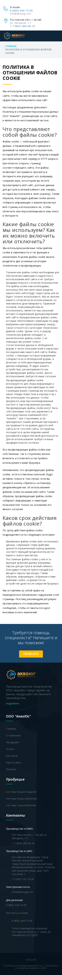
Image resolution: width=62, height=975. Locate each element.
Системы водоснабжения (21, 798)
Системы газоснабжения (21, 805)
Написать (31, 653)
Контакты (12, 755)
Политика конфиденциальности (22, 965)
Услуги (10, 749)
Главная (10, 46)
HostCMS (31, 959)
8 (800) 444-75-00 (21, 10)
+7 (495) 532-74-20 (23, 879)
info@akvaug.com (20, 13)
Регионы (11, 769)
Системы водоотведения (21, 791)
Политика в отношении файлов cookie (37, 967)
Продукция (12, 742)
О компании (13, 735)
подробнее (13, 703)
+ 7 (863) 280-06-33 (22, 26)
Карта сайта (13, 762)
